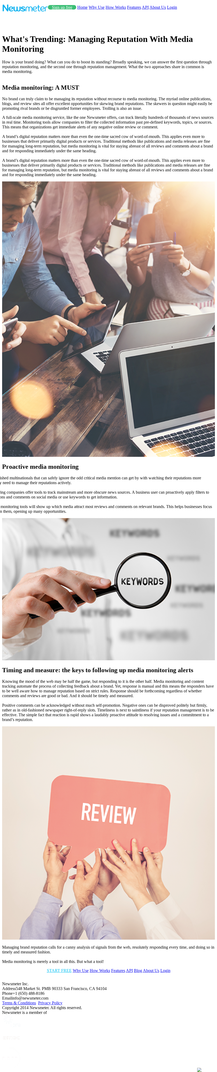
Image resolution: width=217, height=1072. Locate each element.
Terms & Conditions (19, 1003)
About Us (158, 7)
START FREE (59, 970)
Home (82, 7)
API (145, 7)
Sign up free (62, 7)
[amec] (11, 1044)
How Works (116, 7)
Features (134, 7)
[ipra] (11, 1026)
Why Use (97, 7)
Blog (138, 970)
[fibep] (11, 1067)
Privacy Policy (50, 1003)
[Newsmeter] (25, 10)
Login (172, 7)
